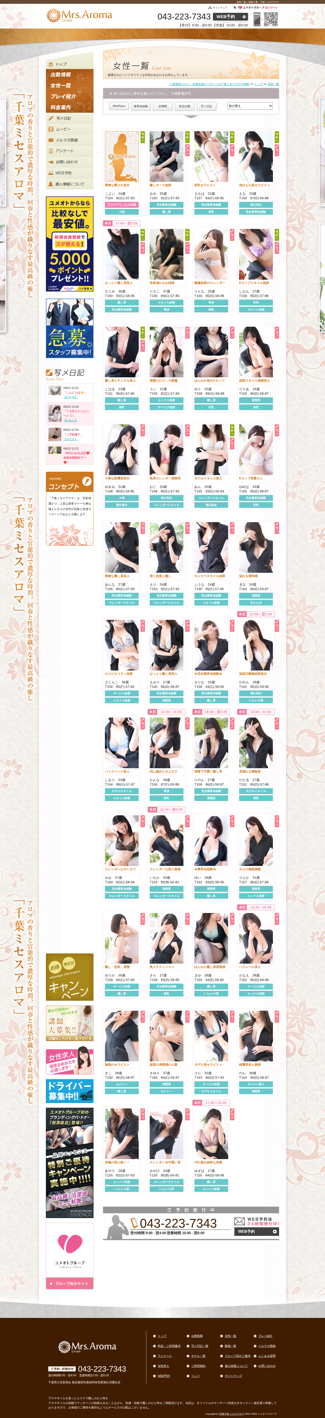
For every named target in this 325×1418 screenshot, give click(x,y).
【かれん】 (70, 420)
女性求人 (163, 1366)
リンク (195, 1376)
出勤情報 (197, 1336)
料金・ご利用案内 (169, 1346)
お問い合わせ (267, 1366)
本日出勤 (184, 106)
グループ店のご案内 (238, 1356)
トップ (162, 1336)
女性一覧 (230, 1336)
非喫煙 (162, 106)
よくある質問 (267, 1356)
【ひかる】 (70, 397)
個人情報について (236, 1366)
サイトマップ (220, 7)
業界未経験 (141, 106)
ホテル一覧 (198, 1356)
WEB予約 (226, 16)
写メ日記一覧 (199, 1346)
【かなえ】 (70, 439)
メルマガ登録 (267, 1346)
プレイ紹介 (265, 1336)
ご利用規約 (198, 1366)
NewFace (119, 106)
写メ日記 (206, 106)
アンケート (165, 1356)
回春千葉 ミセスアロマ (232, 1414)
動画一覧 (230, 1346)
